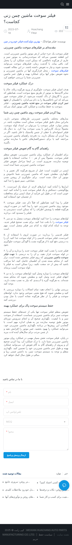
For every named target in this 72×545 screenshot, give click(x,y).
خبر (66, 473)
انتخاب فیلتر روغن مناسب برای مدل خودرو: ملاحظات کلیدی (20, 489)
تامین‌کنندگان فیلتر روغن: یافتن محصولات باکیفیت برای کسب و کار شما (54, 496)
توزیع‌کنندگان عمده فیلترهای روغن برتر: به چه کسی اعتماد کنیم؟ (54, 482)
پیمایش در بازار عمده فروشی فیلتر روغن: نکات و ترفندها (54, 489)
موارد (58, 473)
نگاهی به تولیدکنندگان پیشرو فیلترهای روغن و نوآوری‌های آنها (20, 496)
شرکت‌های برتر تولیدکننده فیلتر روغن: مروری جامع (17, 481)
